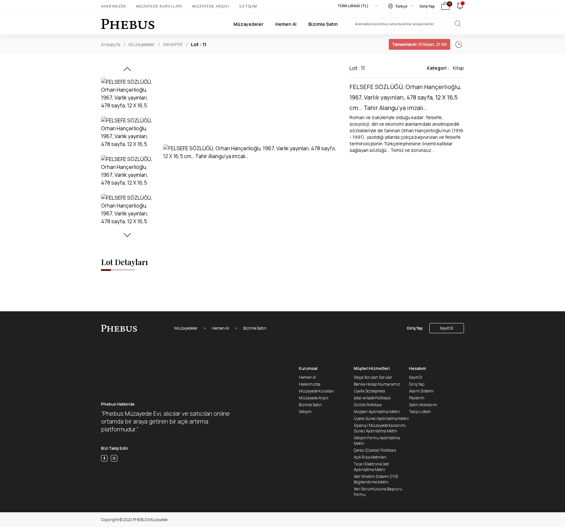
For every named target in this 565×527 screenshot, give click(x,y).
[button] (127, 71)
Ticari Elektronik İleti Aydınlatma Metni (371, 466)
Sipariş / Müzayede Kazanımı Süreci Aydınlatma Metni (380, 428)
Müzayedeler (248, 24)
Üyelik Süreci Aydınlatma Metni (381, 418)
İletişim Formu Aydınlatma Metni (377, 440)
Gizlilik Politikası (368, 405)
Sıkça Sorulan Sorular (373, 377)
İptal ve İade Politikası (372, 398)
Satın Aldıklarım (423, 405)
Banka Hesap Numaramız (377, 384)
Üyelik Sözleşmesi (369, 391)
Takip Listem (420, 411)
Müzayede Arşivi (210, 6)
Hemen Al (286, 24)
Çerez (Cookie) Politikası (375, 450)
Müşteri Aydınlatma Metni (377, 411)
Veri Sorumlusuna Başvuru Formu (378, 491)
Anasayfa (110, 44)
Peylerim (416, 398)
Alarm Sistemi (421, 391)
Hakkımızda (114, 6)
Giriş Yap (427, 6)
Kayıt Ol (446, 328)
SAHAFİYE (173, 44)
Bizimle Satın (323, 24)
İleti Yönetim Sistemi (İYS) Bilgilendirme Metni (376, 479)
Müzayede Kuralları (159, 6)
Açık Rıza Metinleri (370, 457)
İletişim (248, 6)
